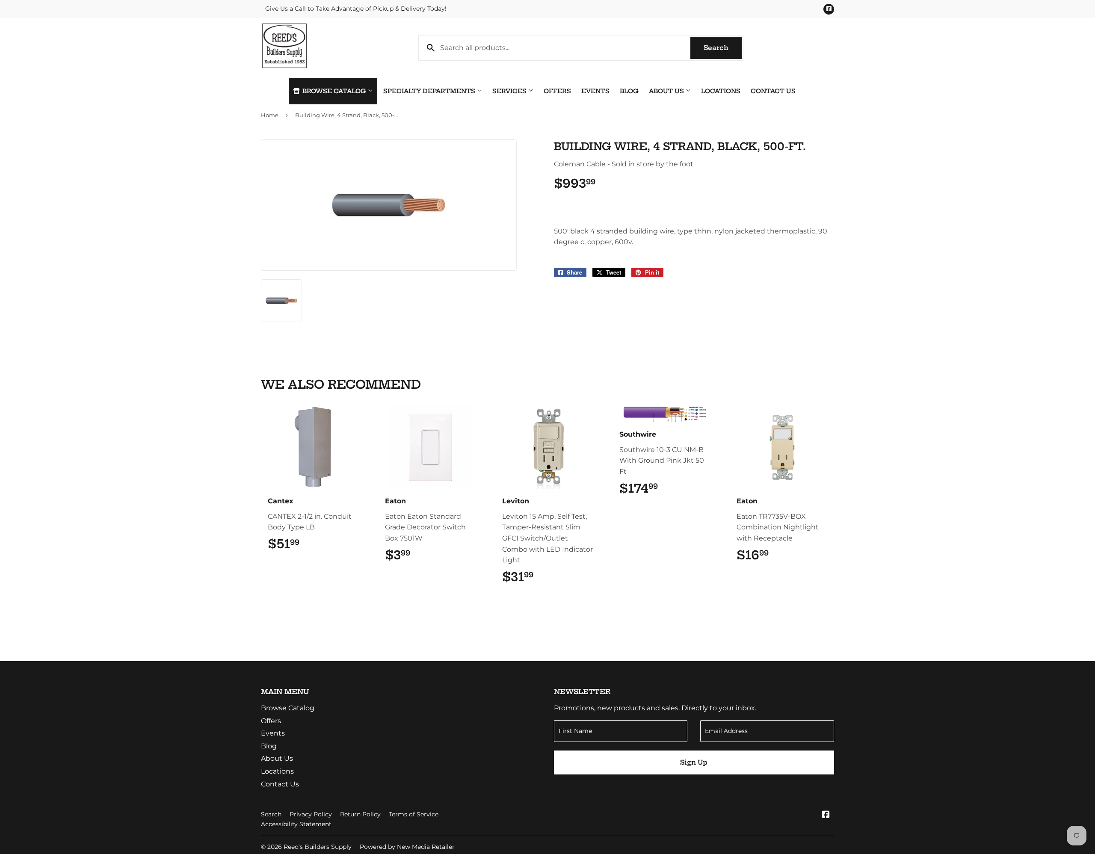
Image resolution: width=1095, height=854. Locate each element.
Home (269, 115)
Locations (720, 91)
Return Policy (360, 814)
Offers (557, 91)
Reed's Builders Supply (318, 846)
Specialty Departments (430, 91)
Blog (629, 91)
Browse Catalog (334, 91)
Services (510, 91)
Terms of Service (413, 814)
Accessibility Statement (296, 824)
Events (595, 91)
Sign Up (693, 762)
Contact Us (773, 91)
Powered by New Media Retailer (407, 846)
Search (723, 48)
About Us (667, 91)
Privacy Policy (311, 814)
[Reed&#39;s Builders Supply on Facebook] (826, 815)
